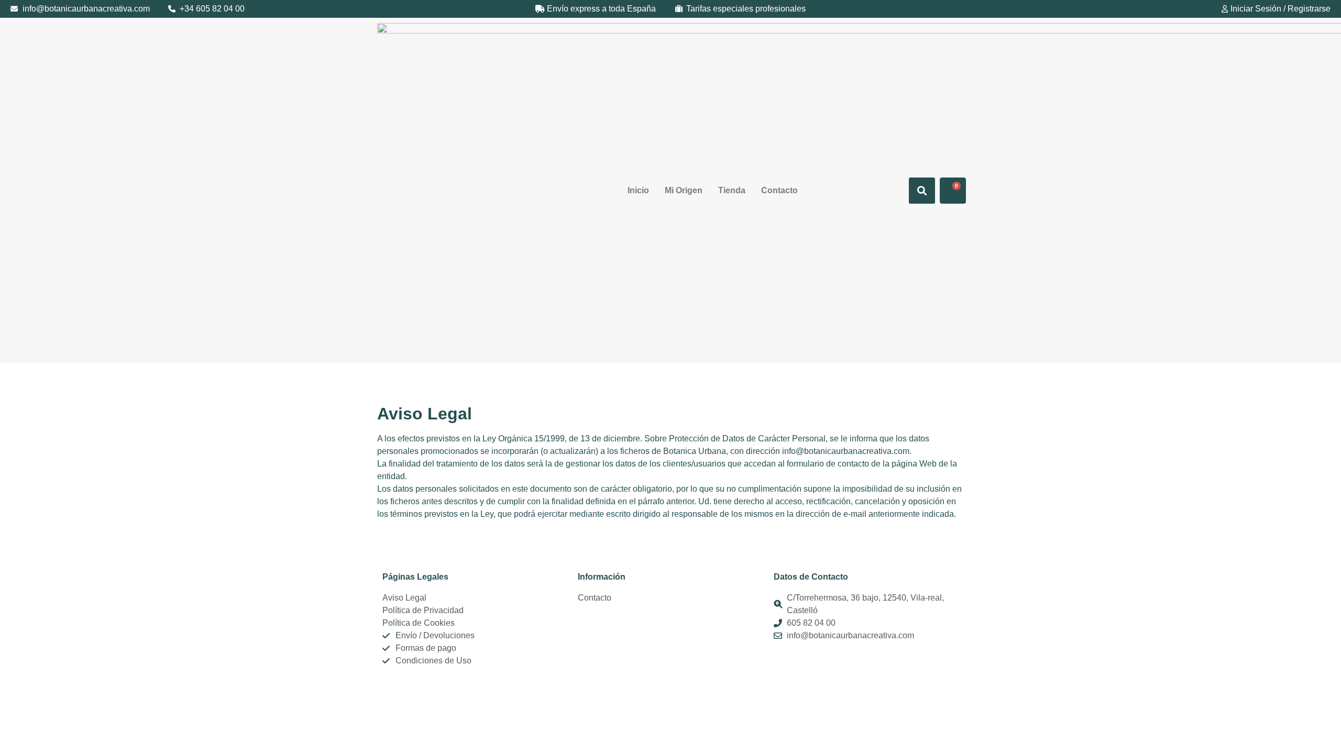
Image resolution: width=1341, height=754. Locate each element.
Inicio (638, 190)
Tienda (731, 190)
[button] (922, 191)
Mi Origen (683, 190)
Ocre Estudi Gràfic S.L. (532, 683)
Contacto (779, 190)
